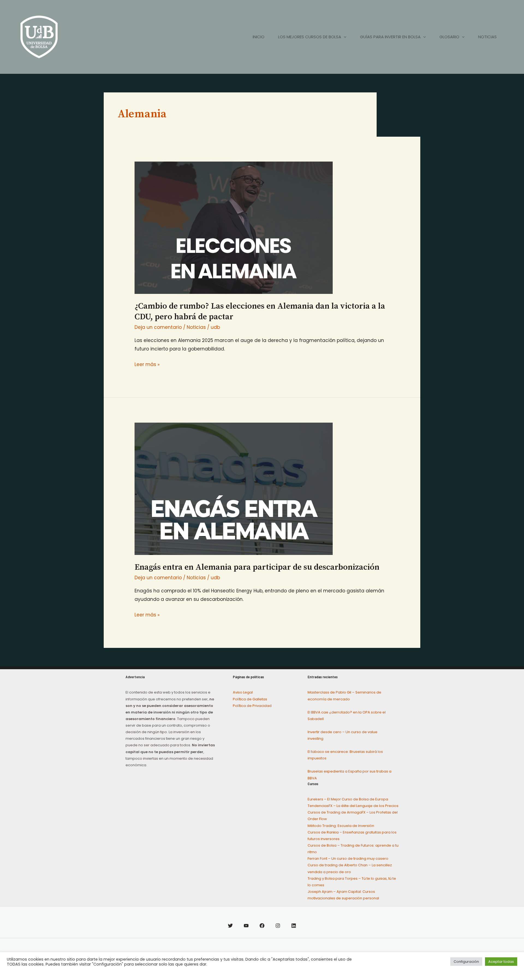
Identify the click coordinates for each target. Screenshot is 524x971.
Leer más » (147, 364)
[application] (343, 37)
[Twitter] (230, 925)
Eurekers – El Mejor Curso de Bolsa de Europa (348, 799)
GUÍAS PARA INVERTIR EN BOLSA (390, 37)
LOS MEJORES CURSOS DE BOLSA (309, 37)
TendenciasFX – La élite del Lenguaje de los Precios (353, 805)
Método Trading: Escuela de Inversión (341, 825)
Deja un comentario (158, 327)
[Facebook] (262, 925)
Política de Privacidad (252, 705)
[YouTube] (246, 925)
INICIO (258, 37)
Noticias (196, 327)
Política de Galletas (250, 699)
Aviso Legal (243, 692)
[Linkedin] (293, 925)
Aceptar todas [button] (501, 961)
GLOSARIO (449, 37)
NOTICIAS (487, 37)
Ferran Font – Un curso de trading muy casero (348, 858)
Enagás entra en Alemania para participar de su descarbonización (257, 567)
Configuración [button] (466, 961)
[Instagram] (277, 925)
